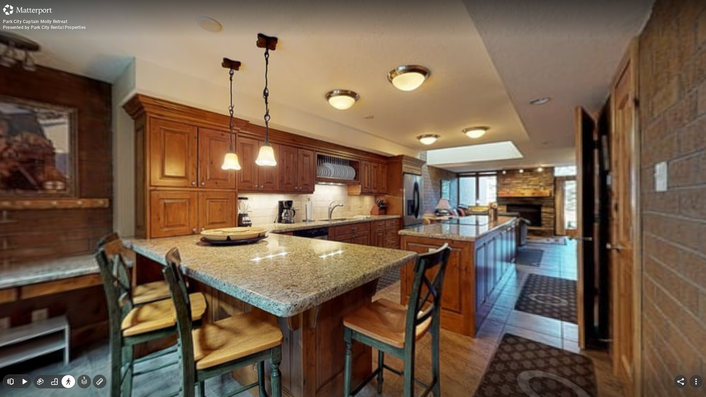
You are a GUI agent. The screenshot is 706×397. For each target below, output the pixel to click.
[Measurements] (100, 382)
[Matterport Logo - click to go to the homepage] (27, 9)
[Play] (24, 381)
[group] (54, 382)
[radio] (40, 381)
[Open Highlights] (10, 381)
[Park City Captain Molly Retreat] (353, 198)
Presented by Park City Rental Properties (44, 27)
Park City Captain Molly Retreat (35, 21)
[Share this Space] (681, 382)
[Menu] (696, 382)
